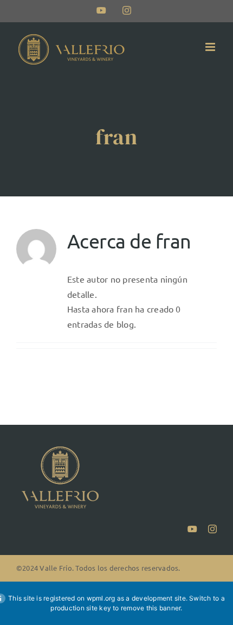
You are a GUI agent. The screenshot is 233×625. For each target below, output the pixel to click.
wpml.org (101, 598)
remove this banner (150, 608)
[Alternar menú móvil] (211, 47)
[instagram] (212, 529)
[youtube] (192, 529)
